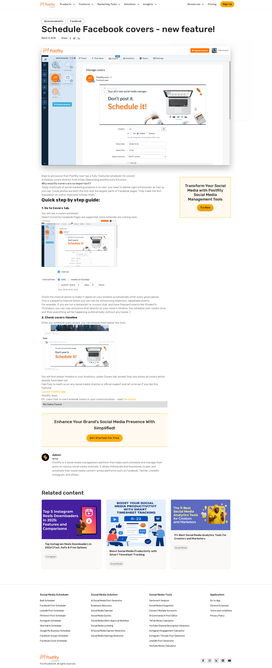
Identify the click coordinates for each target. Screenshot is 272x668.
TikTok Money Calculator (161, 620)
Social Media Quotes (101, 615)
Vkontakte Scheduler (51, 625)
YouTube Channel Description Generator (169, 625)
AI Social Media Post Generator (106, 600)
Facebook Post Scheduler (53, 605)
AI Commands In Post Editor (163, 615)
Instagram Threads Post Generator (167, 636)
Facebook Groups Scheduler (54, 636)
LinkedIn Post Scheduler (52, 610)
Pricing (212, 4)
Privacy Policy (217, 615)
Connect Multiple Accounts (163, 610)
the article (129, 399)
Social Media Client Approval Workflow (110, 620)
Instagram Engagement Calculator (166, 630)
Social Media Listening (102, 625)
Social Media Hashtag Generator (107, 636)
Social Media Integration (161, 605)
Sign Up (227, 4)
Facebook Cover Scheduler (53, 641)
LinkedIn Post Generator (161, 641)
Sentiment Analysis (159, 600)
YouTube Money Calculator (162, 646)
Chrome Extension (219, 605)
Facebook (75, 21)
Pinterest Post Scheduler (53, 615)
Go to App (215, 600)
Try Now (205, 207)
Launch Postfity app (53, 391)
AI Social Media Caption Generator (108, 630)
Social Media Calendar (102, 610)
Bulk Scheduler (47, 600)
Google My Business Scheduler (55, 630)
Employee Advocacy (101, 605)
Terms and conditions (221, 610)
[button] (67, 4)
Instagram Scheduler (50, 620)
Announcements (53, 21)
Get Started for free (104, 437)
